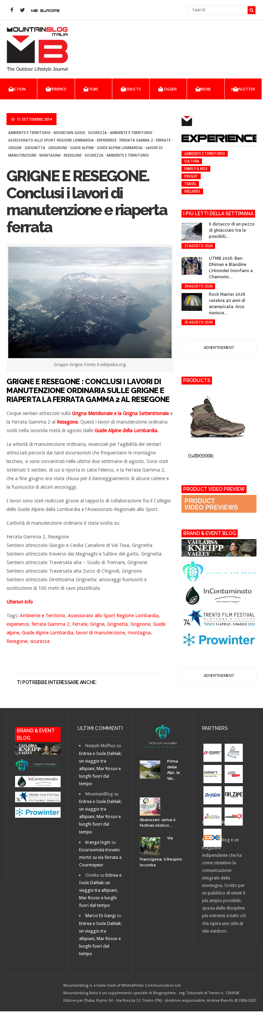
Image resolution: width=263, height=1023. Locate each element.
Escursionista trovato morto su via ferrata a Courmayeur (100, 857)
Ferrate (163, 140)
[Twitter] (22, 10)
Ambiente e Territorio (29, 132)
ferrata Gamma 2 (136, 140)
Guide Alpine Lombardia (119, 147)
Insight (191, 176)
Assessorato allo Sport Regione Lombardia (51, 140)
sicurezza (97, 132)
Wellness (192, 191)
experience (106, 140)
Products (131, 89)
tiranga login (97, 842)
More (205, 89)
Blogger (168, 89)
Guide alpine (82, 147)
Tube (93, 89)
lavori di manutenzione (100, 632)
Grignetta (35, 147)
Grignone (57, 147)
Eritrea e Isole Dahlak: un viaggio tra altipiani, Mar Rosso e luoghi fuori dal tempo (100, 768)
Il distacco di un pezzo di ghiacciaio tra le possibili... (232, 230)
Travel (190, 183)
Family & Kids (196, 168)
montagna (50, 155)
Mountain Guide (69, 132)
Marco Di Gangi (100, 915)
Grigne (15, 147)
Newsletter (243, 89)
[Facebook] (12, 10)
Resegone (73, 155)
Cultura (191, 161)
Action (19, 89)
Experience (56, 89)
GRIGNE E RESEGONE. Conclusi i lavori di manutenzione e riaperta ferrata (87, 201)
